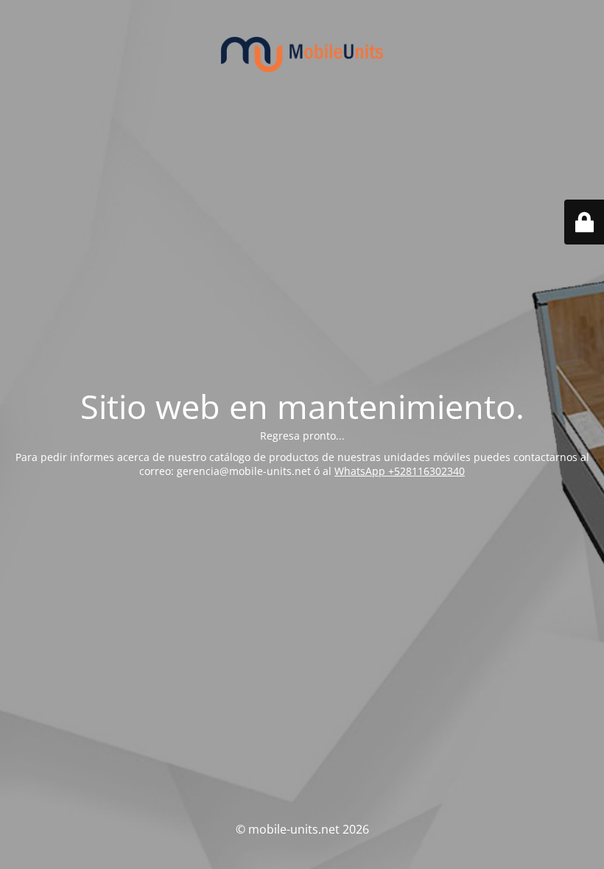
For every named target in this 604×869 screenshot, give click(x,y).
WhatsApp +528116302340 (399, 471)
